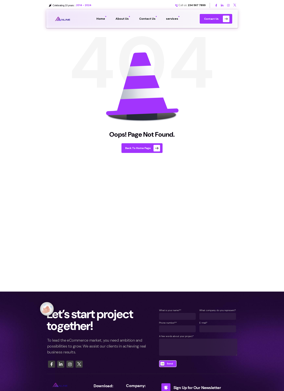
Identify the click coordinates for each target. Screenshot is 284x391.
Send (170, 363)
